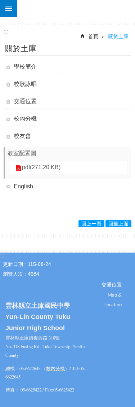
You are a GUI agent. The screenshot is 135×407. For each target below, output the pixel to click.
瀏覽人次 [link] (13, 274)
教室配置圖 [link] (22, 153)
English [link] (23, 186)
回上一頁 (91, 224)
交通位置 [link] (25, 101)
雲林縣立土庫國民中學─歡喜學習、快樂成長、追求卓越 (76, 8)
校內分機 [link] (25, 118)
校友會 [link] (22, 136)
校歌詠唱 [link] (25, 84)
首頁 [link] (93, 36)
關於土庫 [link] (118, 36)
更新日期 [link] (13, 264)
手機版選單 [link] (8, 8)
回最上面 (118, 224)
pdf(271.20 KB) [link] (41, 167)
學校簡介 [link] (25, 67)
